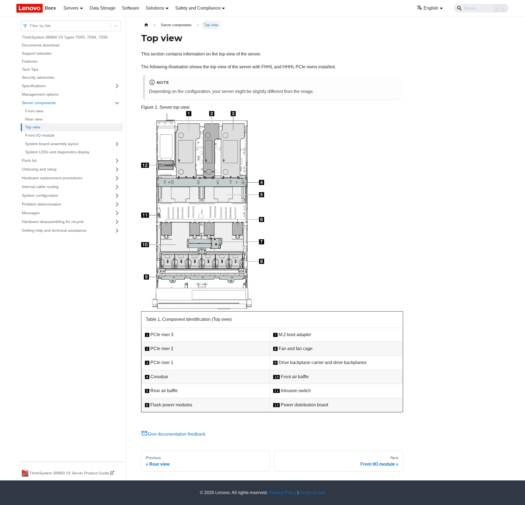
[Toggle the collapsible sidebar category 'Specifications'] (117, 86)
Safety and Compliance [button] (198, 8)
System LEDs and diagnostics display (57, 152)
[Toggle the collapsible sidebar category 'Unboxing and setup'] (117, 169)
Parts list (29, 160)
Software (130, 8)
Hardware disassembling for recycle (53, 221)
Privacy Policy (282, 492)
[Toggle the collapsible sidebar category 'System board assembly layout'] (117, 144)
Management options (40, 94)
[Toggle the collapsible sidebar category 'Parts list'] (117, 160)
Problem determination (41, 204)
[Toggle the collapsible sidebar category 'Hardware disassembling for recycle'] (117, 222)
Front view (34, 111)
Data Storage (102, 8)
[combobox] (30, 26)
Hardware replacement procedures (52, 178)
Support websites (37, 53)
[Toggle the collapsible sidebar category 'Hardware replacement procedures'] (117, 178)
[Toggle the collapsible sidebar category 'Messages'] (117, 213)
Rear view (33, 119)
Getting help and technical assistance (54, 230)
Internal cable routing (40, 186)
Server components (39, 103)
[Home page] (146, 25)
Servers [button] (70, 8)
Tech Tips (30, 69)
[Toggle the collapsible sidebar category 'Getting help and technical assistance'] (117, 230)
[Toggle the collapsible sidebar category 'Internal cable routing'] (117, 187)
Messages (31, 213)
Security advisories (38, 77)
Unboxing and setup (39, 169)
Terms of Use (312, 492)
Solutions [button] (155, 8)
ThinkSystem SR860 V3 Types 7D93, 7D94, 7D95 (65, 37)
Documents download (40, 45)
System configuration (40, 195)
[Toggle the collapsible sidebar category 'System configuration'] (117, 195)
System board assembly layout (51, 144)
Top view (32, 127)
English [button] (431, 8)
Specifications (34, 86)
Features (29, 61)
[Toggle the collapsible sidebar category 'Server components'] (117, 103)
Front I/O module (40, 135)
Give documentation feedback (176, 434)
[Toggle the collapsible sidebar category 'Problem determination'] (117, 204)
